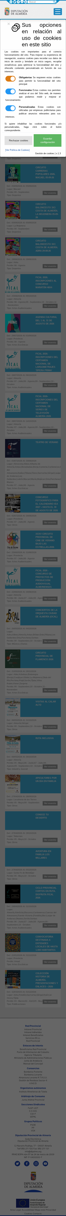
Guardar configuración (47, 140)
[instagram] (22, 1)
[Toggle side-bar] (58, 11)
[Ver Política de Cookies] (17, 150)
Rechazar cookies (18, 140)
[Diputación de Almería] (15, 11)
